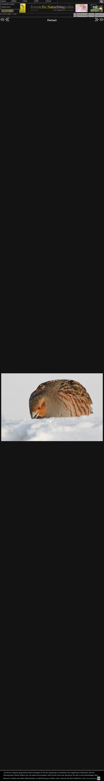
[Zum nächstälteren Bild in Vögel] (96, 19)
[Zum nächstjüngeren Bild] (2, 19)
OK (99, 778)
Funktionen (99, 15)
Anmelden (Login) (8, 4)
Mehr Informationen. (89, 778)
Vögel (14, 14)
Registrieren (6, 7)
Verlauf (91, 15)
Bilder (9, 14)
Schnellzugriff (82, 15)
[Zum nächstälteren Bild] (101, 19)
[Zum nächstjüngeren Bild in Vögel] (7, 19)
